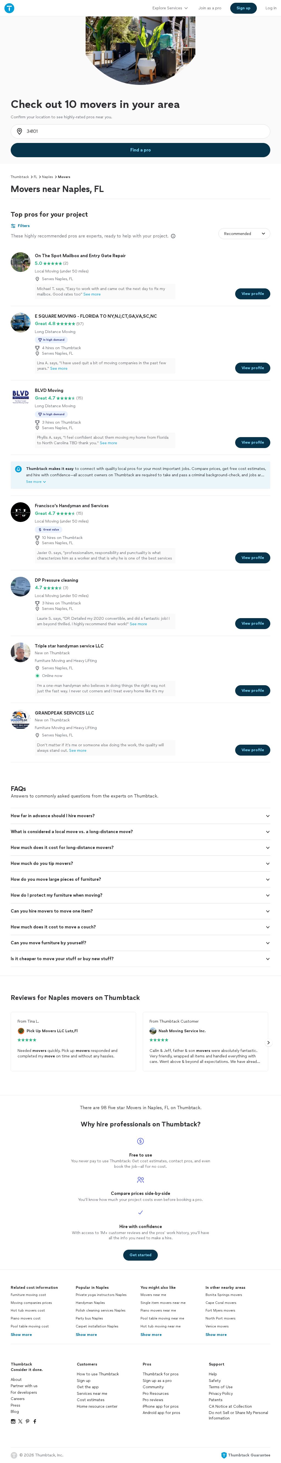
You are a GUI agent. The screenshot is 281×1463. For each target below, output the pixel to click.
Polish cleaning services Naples (100, 1310)
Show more (21, 1334)
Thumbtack (20, 177)
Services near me (92, 1393)
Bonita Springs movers (224, 1295)
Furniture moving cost (28, 1295)
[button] (140, 816)
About (16, 1379)
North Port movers (220, 1318)
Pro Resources (156, 1393)
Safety (215, 1380)
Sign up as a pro (157, 1380)
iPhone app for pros (161, 1406)
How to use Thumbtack (98, 1374)
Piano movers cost (26, 1318)
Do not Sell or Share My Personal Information (238, 1415)
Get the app (88, 1387)
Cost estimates (91, 1400)
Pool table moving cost (30, 1326)
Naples (47, 177)
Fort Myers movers (220, 1310)
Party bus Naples (89, 1318)
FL (35, 177)
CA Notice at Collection (230, 1406)
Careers (18, 1398)
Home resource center (97, 1406)
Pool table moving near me (162, 1318)
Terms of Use (221, 1387)
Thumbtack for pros (161, 1374)
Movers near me (153, 1295)
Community (153, 1387)
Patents (216, 1400)
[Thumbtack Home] (9, 8)
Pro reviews (153, 1400)
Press (15, 1405)
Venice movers (217, 1326)
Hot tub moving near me (160, 1326)
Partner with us (24, 1386)
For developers (24, 1392)
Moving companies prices (31, 1303)
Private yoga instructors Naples (101, 1295)
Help (213, 1374)
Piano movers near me (158, 1310)
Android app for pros (161, 1412)
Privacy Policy (221, 1393)
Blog (15, 1411)
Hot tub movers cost (28, 1310)
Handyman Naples (90, 1303)
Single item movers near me (163, 1303)
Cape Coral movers (221, 1303)
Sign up (84, 1380)
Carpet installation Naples (97, 1326)
